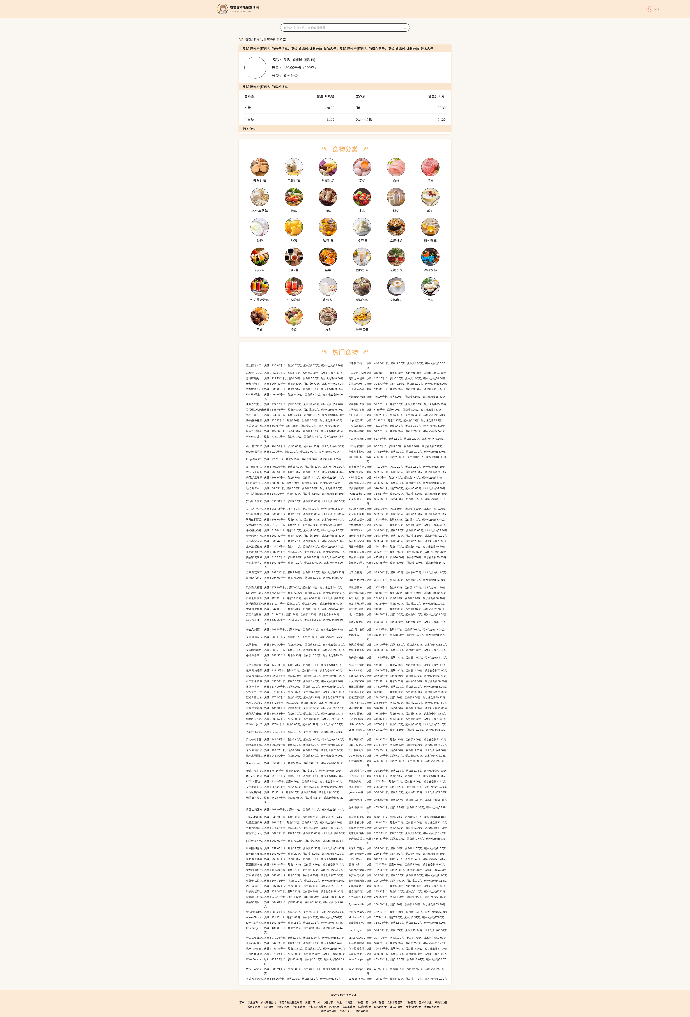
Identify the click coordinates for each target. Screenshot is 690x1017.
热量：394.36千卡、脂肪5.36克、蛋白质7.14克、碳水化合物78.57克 (397, 482)
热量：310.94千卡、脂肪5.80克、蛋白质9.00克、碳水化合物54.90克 (397, 372)
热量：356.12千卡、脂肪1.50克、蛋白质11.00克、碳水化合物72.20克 (294, 508)
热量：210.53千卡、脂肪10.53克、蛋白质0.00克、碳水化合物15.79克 (398, 744)
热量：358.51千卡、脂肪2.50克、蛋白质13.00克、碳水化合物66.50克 (398, 493)
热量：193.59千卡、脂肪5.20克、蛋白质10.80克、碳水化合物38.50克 (398, 681)
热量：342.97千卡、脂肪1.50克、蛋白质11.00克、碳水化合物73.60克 (397, 404)
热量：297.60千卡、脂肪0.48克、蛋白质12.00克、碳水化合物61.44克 (295, 809)
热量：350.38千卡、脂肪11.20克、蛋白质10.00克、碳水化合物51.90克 (294, 564)
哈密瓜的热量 (413, 1006)
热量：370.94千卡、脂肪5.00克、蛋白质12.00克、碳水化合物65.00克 (295, 953)
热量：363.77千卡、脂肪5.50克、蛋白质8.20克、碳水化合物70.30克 (397, 885)
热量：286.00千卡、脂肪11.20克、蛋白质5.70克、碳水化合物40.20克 (398, 786)
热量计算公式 (312, 1002)
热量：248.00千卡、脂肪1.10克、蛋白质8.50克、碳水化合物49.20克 (397, 697)
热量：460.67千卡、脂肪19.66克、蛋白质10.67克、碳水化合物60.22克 (294, 799)
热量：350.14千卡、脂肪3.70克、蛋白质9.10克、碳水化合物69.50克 (397, 546)
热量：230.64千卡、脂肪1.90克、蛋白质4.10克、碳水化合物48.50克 (397, 853)
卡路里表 (411, 1002)
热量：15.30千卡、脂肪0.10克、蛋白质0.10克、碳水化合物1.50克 (292, 792)
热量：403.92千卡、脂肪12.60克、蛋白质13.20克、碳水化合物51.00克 (397, 731)
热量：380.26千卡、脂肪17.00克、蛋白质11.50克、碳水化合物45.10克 (295, 551)
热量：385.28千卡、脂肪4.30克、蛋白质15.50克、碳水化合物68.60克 (397, 501)
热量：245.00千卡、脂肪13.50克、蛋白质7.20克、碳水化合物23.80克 (398, 644)
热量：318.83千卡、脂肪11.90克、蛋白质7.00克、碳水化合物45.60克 (295, 557)
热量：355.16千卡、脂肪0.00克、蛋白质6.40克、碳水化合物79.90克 (294, 681)
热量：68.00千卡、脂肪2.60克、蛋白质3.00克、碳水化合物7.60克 (293, 482)
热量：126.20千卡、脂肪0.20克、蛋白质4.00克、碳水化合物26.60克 (397, 378)
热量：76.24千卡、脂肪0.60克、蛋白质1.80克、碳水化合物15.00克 (293, 770)
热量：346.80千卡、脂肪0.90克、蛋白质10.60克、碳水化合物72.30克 (398, 530)
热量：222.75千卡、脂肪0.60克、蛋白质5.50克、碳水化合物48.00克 (294, 378)
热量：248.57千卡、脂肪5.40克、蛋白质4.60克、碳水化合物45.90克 (295, 739)
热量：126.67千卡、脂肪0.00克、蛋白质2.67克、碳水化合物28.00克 (294, 750)
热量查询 (253, 1002)
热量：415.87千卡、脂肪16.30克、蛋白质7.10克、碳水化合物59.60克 (397, 557)
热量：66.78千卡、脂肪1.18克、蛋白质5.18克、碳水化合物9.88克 (292, 425)
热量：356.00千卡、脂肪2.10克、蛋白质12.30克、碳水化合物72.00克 (398, 792)
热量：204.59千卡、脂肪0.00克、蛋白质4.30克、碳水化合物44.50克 (295, 446)
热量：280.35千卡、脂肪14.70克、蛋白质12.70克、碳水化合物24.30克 (397, 564)
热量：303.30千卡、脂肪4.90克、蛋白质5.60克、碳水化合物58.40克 (295, 535)
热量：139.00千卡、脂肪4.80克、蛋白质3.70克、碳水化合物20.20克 (397, 665)
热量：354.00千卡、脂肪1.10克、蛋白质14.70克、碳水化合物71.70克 (397, 848)
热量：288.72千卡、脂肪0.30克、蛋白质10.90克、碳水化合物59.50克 (295, 649)
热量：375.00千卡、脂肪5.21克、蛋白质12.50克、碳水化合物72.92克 (397, 755)
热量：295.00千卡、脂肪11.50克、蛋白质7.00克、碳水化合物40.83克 (398, 880)
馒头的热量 (396, 1006)
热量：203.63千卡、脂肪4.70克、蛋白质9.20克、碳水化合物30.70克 (397, 621)
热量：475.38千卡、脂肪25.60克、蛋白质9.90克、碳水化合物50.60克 (397, 763)
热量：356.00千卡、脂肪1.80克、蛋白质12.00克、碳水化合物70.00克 (398, 670)
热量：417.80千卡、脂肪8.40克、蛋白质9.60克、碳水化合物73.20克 (397, 425)
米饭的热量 (283, 1006)
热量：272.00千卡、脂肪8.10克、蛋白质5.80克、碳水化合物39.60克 (397, 776)
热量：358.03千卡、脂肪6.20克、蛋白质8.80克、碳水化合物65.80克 (295, 519)
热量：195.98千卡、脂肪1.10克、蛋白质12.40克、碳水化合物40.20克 (397, 592)
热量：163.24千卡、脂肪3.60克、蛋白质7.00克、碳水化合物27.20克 (397, 603)
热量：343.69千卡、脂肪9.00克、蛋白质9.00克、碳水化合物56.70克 (397, 451)
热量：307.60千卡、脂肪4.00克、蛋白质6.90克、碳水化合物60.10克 (294, 744)
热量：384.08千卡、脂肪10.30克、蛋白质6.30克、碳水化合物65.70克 (294, 580)
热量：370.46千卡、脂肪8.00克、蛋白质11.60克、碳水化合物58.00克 (398, 708)
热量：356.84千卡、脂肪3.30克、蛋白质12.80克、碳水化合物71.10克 (295, 864)
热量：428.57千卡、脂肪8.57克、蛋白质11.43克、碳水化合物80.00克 (398, 978)
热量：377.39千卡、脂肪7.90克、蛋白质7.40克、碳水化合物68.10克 (294, 587)
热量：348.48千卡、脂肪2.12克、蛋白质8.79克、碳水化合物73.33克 (294, 875)
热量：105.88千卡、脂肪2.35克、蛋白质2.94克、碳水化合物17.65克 (397, 608)
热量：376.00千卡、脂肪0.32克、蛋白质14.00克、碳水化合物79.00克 (295, 691)
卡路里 (349, 1002)
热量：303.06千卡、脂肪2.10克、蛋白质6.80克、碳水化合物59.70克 (294, 389)
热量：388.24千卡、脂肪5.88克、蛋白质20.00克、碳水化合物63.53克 (294, 971)
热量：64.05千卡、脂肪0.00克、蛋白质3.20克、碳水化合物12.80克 (294, 488)
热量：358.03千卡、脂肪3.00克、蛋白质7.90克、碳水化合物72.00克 (397, 649)
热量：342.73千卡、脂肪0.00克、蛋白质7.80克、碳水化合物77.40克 (397, 431)
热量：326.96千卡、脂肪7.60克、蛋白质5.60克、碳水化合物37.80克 (397, 488)
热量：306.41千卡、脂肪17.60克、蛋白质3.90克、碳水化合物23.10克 (397, 551)
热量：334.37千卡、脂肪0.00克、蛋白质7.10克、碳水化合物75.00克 (294, 885)
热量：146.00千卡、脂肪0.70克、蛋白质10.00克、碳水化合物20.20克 (398, 822)
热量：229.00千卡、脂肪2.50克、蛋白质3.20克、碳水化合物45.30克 (294, 776)
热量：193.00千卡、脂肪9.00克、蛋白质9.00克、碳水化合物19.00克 (397, 389)
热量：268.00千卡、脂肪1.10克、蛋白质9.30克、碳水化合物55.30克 (397, 904)
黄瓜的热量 (348, 1006)
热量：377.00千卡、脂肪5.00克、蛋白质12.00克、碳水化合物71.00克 (295, 686)
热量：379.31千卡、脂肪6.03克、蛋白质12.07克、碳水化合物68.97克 (295, 937)
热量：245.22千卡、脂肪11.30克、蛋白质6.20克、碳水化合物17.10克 (397, 891)
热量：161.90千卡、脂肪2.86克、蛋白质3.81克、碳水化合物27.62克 (294, 917)
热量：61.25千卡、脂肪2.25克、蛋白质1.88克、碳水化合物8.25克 (292, 702)
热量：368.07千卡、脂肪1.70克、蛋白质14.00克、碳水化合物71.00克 (295, 477)
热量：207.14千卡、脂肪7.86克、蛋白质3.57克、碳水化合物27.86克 (396, 917)
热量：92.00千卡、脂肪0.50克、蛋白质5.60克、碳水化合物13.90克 (294, 781)
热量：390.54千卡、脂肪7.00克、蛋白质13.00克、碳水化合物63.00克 (398, 948)
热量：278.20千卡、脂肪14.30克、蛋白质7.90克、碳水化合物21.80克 (397, 896)
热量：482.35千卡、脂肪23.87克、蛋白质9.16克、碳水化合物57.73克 (397, 869)
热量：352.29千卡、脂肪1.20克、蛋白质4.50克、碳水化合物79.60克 (294, 372)
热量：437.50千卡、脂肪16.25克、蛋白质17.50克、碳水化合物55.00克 (397, 971)
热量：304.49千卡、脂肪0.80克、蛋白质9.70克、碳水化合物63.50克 (295, 383)
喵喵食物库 (252, 39)
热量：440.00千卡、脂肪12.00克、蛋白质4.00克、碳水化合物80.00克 (397, 365)
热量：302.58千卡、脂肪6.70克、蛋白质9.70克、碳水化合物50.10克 (294, 713)
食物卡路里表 (394, 1002)
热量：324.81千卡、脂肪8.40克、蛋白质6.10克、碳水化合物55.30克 (397, 579)
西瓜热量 (345, 1011)
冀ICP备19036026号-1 (343, 995)
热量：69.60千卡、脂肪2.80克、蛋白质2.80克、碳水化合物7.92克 (395, 477)
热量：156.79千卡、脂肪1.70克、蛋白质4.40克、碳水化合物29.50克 (294, 869)
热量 (339, 1002)
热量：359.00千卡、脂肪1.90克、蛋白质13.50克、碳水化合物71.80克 (295, 848)
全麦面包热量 (431, 1006)
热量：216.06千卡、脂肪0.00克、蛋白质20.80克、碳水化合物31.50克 (398, 702)
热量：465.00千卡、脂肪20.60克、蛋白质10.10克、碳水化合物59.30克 (397, 459)
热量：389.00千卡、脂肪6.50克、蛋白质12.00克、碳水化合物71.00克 (398, 875)
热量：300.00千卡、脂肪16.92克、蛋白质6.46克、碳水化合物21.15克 (295, 840)
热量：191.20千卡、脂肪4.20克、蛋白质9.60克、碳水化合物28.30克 (397, 396)
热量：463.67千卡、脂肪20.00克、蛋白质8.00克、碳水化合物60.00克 (294, 396)
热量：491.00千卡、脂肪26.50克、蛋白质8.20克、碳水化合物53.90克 (295, 466)
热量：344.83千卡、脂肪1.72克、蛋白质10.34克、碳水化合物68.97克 (398, 930)
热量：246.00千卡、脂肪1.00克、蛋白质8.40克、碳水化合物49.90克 (294, 755)
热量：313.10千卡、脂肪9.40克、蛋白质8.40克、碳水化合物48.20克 (397, 859)
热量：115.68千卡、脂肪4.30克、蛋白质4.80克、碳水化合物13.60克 (294, 431)
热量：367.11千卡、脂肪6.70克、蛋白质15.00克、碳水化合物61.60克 (397, 781)
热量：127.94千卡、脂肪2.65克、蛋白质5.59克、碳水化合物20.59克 (294, 724)
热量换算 (328, 1002)
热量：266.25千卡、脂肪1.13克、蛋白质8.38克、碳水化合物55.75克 (294, 636)
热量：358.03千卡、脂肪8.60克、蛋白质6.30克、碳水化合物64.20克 (397, 922)
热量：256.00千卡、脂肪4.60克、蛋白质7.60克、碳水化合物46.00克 (294, 786)
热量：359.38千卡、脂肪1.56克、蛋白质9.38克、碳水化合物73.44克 (294, 922)
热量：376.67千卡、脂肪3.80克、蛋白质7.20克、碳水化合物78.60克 (294, 827)
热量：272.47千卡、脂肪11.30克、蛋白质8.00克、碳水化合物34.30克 (295, 896)
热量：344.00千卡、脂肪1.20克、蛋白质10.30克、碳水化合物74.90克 (295, 608)
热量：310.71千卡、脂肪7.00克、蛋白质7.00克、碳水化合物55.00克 (294, 603)
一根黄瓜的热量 (327, 1011)
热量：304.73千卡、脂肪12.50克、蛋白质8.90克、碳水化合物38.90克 (398, 383)
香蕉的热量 (254, 1006)
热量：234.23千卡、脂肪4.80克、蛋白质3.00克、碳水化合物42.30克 (397, 739)
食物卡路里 (378, 1002)
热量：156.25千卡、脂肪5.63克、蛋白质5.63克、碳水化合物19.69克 (397, 713)
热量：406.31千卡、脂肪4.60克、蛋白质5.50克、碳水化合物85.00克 (295, 708)
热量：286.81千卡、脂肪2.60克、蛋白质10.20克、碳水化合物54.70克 (295, 472)
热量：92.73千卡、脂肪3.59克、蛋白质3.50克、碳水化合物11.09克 (293, 459)
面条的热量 (380, 1006)
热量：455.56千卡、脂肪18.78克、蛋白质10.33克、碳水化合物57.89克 (397, 809)
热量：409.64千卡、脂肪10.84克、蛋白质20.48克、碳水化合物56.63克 (295, 961)
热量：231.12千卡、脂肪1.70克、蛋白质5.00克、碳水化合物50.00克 (294, 670)
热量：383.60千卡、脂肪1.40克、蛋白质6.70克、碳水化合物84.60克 (397, 572)
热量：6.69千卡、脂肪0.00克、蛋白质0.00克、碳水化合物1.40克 (395, 409)
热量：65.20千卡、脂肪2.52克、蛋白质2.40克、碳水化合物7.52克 (395, 446)
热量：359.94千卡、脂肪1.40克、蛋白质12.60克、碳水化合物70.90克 (398, 541)
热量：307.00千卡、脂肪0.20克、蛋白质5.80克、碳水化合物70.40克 (397, 724)
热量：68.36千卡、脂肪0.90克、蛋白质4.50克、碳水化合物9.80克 (293, 978)
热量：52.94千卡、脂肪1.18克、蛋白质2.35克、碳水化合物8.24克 (292, 614)
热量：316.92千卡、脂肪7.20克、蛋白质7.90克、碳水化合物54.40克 (294, 524)
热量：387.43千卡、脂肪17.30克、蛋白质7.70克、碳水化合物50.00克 (397, 937)
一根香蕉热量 (360, 1011)
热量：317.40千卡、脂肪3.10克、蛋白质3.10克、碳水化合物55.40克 (397, 519)
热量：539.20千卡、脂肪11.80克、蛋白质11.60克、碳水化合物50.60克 (294, 622)
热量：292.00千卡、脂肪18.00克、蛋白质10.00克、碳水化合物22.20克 (397, 637)
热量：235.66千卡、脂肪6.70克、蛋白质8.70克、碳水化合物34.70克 (294, 365)
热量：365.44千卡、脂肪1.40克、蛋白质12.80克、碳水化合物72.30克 (398, 535)
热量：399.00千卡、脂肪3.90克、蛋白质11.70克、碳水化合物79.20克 (398, 953)
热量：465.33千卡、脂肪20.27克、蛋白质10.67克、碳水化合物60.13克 (397, 840)
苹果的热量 (299, 1006)
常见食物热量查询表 (290, 1002)
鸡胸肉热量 (441, 1002)
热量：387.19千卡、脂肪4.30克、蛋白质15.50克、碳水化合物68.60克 (295, 493)
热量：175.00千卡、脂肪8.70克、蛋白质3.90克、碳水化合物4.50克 (294, 665)
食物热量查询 (268, 1002)
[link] (252, 39)
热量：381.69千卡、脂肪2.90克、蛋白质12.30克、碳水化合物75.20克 (295, 572)
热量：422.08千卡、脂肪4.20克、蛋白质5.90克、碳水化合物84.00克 (295, 546)
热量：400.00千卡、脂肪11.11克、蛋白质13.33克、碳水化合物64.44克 (294, 930)
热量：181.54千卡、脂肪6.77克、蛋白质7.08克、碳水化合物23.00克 (397, 629)
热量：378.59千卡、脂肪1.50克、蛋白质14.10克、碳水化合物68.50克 (398, 614)
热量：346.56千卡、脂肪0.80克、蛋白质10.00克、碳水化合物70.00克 (294, 657)
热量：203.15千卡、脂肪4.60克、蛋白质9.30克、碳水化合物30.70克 (294, 629)
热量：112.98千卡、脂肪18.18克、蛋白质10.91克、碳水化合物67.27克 (295, 598)
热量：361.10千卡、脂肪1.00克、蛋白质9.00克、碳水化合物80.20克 (294, 822)
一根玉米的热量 (317, 1006)
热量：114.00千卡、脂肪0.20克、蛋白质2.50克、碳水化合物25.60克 (397, 466)
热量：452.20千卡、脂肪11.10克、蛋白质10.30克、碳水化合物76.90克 (398, 911)
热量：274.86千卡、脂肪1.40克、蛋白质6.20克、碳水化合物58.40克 (397, 598)
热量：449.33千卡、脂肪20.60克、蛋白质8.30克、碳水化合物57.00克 (295, 948)
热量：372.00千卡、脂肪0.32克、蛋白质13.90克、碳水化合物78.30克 (398, 691)
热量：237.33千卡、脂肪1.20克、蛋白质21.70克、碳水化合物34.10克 (397, 587)
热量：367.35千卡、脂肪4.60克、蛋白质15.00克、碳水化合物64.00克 (398, 827)
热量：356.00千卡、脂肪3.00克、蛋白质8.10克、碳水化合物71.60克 (294, 763)
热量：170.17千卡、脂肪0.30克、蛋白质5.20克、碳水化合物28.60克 (397, 864)
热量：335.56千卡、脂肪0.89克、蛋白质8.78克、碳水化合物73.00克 (397, 770)
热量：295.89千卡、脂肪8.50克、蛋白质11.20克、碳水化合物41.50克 (397, 750)
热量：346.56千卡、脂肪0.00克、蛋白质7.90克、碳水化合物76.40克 (294, 409)
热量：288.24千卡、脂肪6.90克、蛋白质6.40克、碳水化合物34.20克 (295, 911)
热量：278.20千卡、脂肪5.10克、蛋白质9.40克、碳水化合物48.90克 (294, 891)
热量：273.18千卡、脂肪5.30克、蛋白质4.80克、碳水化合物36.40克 (397, 833)
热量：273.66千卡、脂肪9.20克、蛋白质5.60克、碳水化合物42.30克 (397, 524)
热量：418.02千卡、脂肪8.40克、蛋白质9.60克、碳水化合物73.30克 (397, 718)
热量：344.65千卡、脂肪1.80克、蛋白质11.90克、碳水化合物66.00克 (398, 657)
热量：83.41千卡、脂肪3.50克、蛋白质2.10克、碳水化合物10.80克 (396, 438)
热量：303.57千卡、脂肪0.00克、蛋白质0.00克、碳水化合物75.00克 (295, 718)
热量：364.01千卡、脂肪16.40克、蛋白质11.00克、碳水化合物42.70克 (294, 904)
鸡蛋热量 (334, 1006)
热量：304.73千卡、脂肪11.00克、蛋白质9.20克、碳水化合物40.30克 (295, 880)
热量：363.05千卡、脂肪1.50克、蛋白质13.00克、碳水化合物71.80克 (398, 472)
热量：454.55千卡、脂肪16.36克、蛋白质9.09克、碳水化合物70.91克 (295, 592)
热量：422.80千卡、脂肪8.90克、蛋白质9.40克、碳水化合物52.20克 (294, 404)
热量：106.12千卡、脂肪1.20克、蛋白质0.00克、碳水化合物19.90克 (294, 420)
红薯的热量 (364, 1006)
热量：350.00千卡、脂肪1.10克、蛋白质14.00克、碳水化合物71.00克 (295, 853)
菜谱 (241, 1002)
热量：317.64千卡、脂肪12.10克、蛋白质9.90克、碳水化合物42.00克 (295, 530)
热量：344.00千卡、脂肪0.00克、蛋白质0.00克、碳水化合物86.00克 (398, 686)
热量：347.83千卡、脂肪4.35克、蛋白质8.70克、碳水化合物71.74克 (294, 943)
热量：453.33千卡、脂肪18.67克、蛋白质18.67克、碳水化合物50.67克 (397, 961)
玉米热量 (268, 1006)
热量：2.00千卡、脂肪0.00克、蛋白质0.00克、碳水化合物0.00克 (292, 451)
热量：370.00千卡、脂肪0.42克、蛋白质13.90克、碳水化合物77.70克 (295, 697)
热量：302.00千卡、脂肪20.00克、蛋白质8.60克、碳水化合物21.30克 (295, 644)
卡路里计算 (362, 1002)
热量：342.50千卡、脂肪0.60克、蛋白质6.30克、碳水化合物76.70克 (397, 675)
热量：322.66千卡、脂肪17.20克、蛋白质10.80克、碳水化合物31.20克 (295, 675)
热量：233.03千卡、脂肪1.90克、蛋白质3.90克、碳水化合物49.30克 (294, 859)
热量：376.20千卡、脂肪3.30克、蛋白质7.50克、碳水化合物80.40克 (397, 943)
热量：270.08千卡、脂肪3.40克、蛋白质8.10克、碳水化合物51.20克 (294, 731)
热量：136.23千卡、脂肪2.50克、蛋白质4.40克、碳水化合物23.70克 (397, 414)
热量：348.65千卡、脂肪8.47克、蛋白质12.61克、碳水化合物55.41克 (398, 799)
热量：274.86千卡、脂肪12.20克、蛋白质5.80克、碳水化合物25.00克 (295, 414)
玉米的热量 (425, 1002)
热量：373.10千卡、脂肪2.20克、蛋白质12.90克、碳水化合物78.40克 (397, 816)
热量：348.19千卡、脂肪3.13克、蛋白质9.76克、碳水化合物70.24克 (294, 816)
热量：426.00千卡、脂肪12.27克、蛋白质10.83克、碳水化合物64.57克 (294, 438)
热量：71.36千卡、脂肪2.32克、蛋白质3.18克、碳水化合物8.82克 (395, 420)
